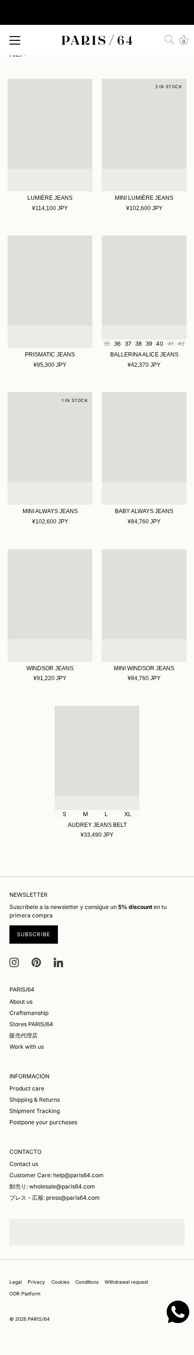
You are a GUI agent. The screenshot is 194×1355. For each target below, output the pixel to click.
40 (159, 343)
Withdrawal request (126, 1282)
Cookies (60, 1282)
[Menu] (15, 40)
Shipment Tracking (34, 1110)
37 (128, 343)
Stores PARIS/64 (31, 1024)
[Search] (169, 40)
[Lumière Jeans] (50, 135)
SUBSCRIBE (33, 934)
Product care (26, 1088)
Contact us (23, 1163)
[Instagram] (14, 961)
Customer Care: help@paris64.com (56, 1175)
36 (117, 343)
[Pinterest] (36, 961)
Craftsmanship (28, 1012)
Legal (15, 1282)
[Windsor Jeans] (50, 605)
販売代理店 (23, 1035)
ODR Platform (24, 1293)
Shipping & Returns (34, 1099)
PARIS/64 (39, 1319)
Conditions (86, 1282)
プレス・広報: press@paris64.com (54, 1197)
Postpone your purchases (43, 1122)
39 (149, 343)
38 (138, 343)
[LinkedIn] (58, 961)
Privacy (36, 1282)
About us (20, 1001)
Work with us (26, 1046)
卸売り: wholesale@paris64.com (52, 1186)
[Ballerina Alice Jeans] (144, 291)
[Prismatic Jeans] (50, 291)
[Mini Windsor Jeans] (144, 605)
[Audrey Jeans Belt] (97, 762)
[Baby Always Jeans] (144, 448)
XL (127, 814)
